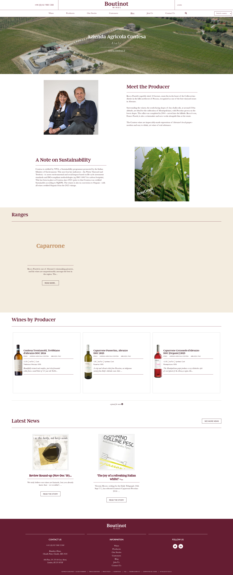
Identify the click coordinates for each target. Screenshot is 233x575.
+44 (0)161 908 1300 (44, 5)
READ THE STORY (50, 494)
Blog (132, 13)
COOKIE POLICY (117, 571)
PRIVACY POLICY (107, 571)
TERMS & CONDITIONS (94, 571)
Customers (113, 13)
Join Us (150, 13)
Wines (51, 13)
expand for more (115, 404)
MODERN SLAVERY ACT (134, 571)
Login (179, 5)
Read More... (50, 283)
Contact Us (170, 13)
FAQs (125, 571)
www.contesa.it (116, 50)
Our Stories (92, 13)
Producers (70, 13)
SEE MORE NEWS (211, 421)
